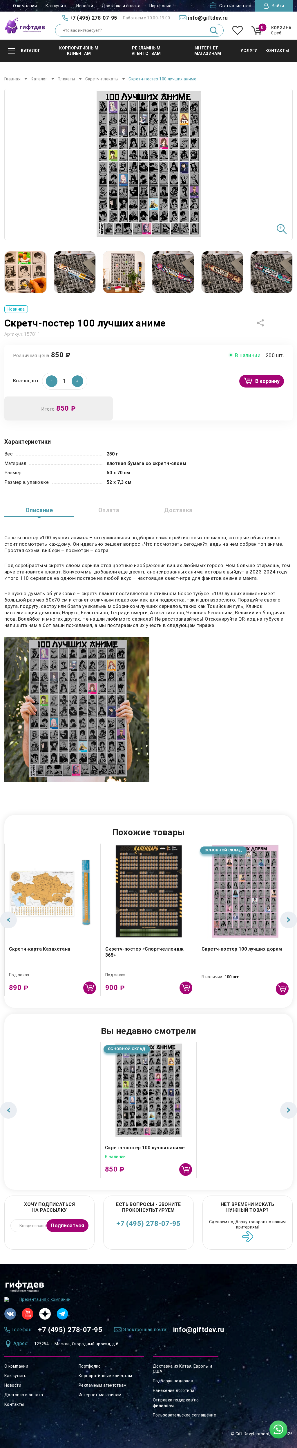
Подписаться (67, 1225)
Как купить (57, 5)
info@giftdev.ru (198, 1330)
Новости (84, 5)
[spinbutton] (64, 381)
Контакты (14, 1404)
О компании (25, 5)
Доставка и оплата (121, 5)
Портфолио (160, 5)
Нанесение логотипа (174, 1390)
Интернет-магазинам (100, 1394)
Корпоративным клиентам (105, 1375)
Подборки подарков (173, 1381)
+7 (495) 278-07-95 (148, 1224)
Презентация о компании (44, 1299)
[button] (77, 381)
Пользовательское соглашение (184, 1415)
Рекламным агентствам (102, 1385)
